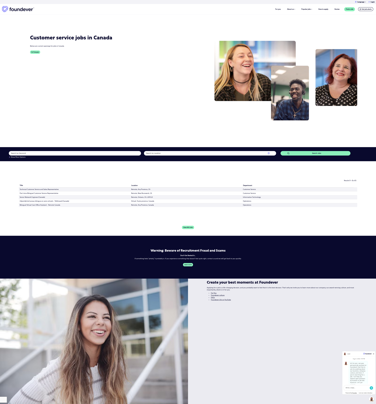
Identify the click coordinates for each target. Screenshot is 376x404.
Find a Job (349, 9)
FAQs (213, 297)
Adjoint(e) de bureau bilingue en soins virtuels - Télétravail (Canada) (44, 201)
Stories (336, 9)
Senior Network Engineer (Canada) (32, 197)
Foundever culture (218, 295)
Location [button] (134, 185)
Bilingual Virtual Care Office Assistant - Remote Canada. (40, 205)
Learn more (188, 264)
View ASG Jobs (188, 227)
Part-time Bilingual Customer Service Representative (39, 193)
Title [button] (21, 185)
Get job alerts (366, 9)
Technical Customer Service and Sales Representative (39, 189)
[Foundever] (18, 9)
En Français (35, 52)
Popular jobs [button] (306, 9)
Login (373, 2)
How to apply (323, 9)
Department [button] (247, 185)
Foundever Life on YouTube (221, 300)
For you (278, 9)
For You (213, 293)
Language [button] (361, 2)
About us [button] (290, 9)
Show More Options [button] (18, 157)
